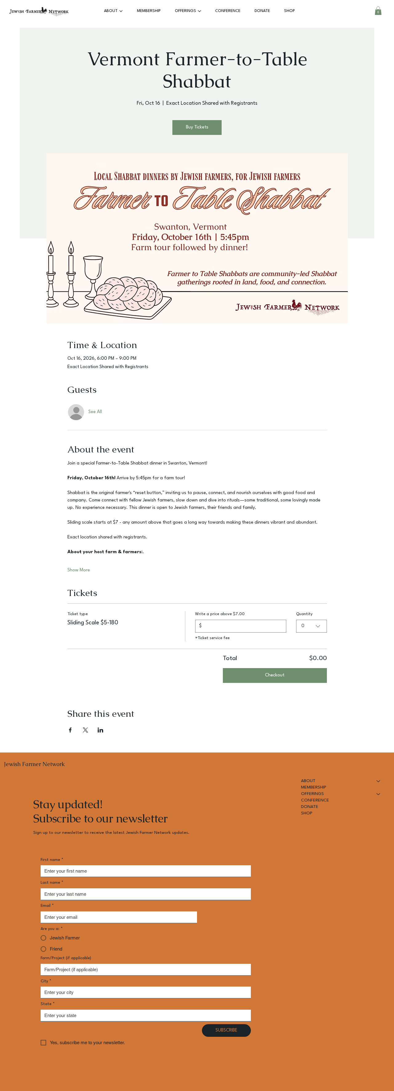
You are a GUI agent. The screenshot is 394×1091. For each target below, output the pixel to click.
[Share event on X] (85, 730)
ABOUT (308, 781)
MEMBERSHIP (313, 787)
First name (52, 860)
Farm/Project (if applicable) (66, 958)
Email (47, 906)
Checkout (274, 675)
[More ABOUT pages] (121, 11)
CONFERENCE (315, 800)
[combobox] (311, 626)
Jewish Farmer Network (34, 764)
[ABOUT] (378, 781)
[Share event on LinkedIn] (100, 730)
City (46, 981)
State (48, 1004)
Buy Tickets (197, 127)
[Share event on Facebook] (70, 730)
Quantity (304, 614)
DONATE (309, 807)
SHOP (306, 813)
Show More (78, 570)
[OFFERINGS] (378, 794)
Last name (52, 883)
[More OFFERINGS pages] (199, 11)
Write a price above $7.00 (220, 614)
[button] (378, 10)
